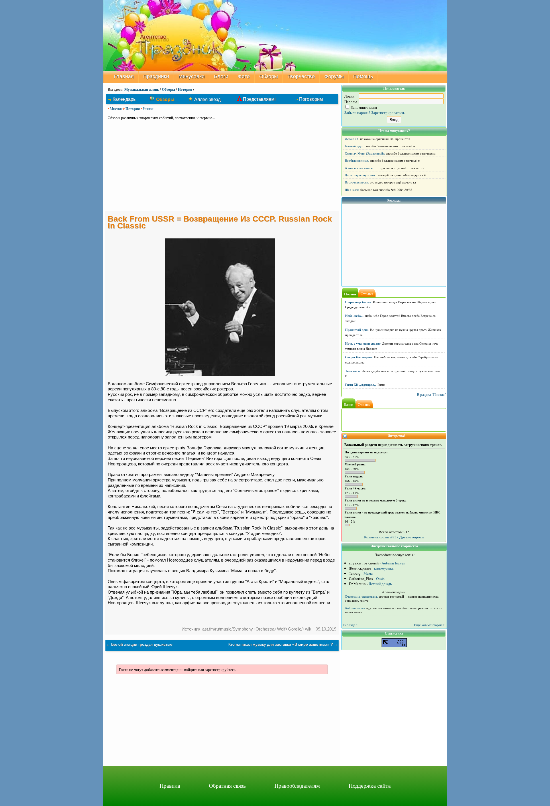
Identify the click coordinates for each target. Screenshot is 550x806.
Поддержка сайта (370, 785)
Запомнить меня (363, 107)
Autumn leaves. (355, 608)
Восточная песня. (357, 182)
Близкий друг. (354, 146)
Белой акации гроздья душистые (141, 644)
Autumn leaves (393, 563)
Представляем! (259, 99)
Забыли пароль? (357, 112)
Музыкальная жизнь (141, 89)
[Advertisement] (222, 164)
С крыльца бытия (358, 302)
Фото (244, 76)
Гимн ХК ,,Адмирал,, (360, 384)
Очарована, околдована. (361, 596)
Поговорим (311, 99)
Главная (124, 76)
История (185, 89)
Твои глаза (352, 371)
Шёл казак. (352, 189)
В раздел (350, 624)
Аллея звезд (207, 99)
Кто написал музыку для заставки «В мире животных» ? (280, 644)
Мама (368, 573)
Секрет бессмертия (358, 357)
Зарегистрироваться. (388, 112)
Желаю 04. (352, 139)
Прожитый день (356, 329)
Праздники (156, 76)
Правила (170, 785)
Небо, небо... (354, 315)
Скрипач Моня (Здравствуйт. (365, 153)
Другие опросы (411, 537)
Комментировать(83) (381, 537)
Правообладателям (297, 785)
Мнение (116, 108)
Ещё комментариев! (429, 624)
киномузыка (384, 568)
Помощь (363, 76)
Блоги (221, 76)
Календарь (124, 99)
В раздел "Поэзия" (431, 394)
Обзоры (268, 76)
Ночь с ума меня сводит (362, 343)
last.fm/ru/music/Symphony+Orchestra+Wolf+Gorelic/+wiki (256, 629)
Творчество (301, 76)
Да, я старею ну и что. (360, 175)
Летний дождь (380, 583)
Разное (148, 108)
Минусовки (191, 76)
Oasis (380, 578)
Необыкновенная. (357, 160)
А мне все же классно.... (361, 168)
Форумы (334, 76)
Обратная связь (227, 785)
